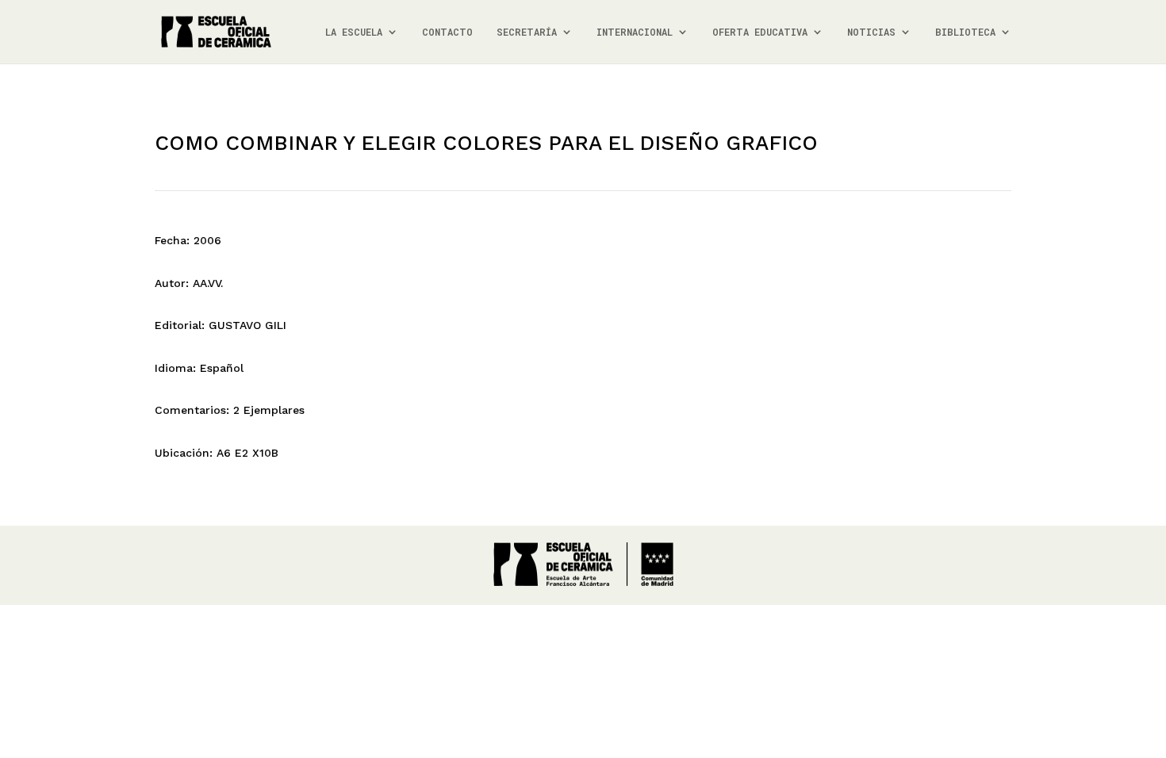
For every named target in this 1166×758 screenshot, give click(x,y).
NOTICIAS (871, 32)
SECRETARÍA (527, 32)
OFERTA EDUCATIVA (759, 32)
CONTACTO (447, 32)
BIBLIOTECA (965, 32)
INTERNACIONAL (634, 32)
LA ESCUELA (353, 32)
